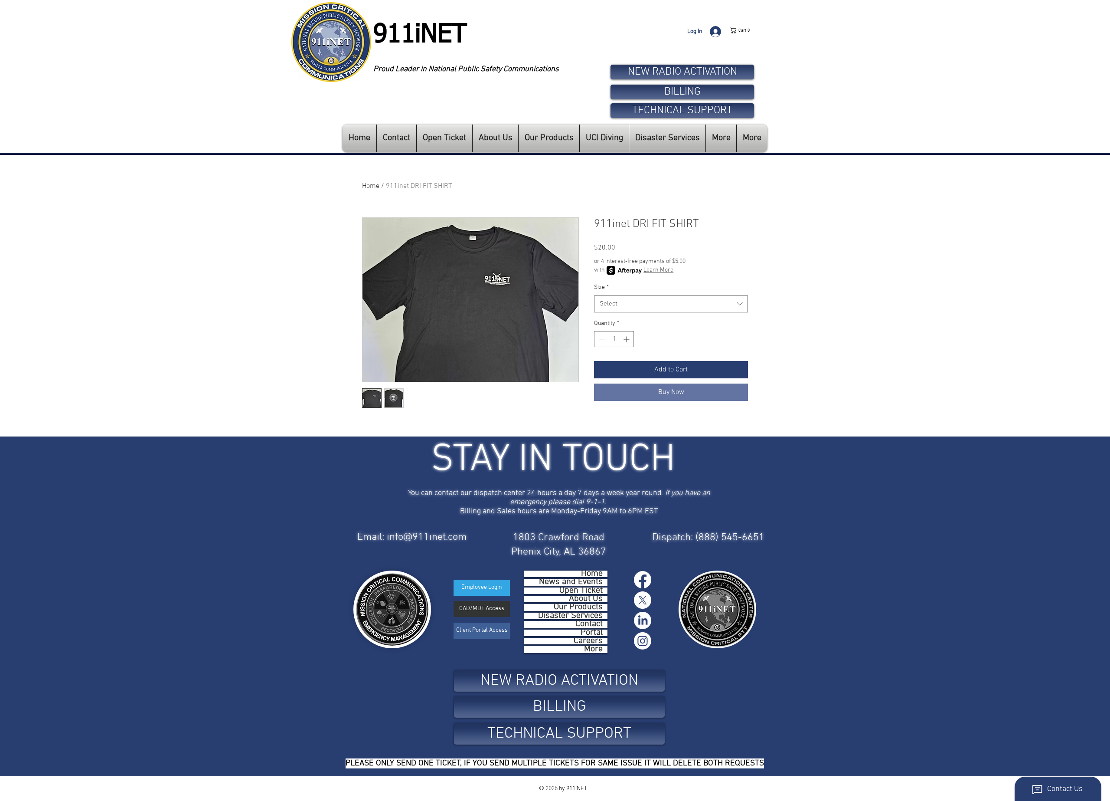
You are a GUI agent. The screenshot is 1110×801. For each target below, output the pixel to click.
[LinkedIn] (642, 620)
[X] (642, 600)
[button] (748, 30)
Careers (588, 641)
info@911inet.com (427, 537)
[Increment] (627, 339)
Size (601, 287)
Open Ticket (581, 591)
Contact (589, 624)
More (593, 649)
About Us (586, 599)
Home (370, 186)
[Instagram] (642, 641)
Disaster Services (570, 616)
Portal (592, 633)
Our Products (578, 607)
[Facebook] (642, 579)
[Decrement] (600, 339)
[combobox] (671, 303)
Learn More (658, 270)
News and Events (571, 582)
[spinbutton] (614, 339)
